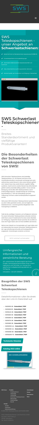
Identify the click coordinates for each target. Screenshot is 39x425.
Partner (28, 392)
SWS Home (4, 390)
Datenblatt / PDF (20, 306)
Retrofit (12, 402)
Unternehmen (30, 394)
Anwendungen (30, 390)
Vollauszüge (13, 395)
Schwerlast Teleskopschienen (17, 397)
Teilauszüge (13, 393)
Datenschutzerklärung (10, 409)
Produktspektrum (14, 392)
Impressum (7, 407)
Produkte (11, 390)
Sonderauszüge (14, 400)
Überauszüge (13, 398)
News (28, 396)
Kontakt (5, 403)
